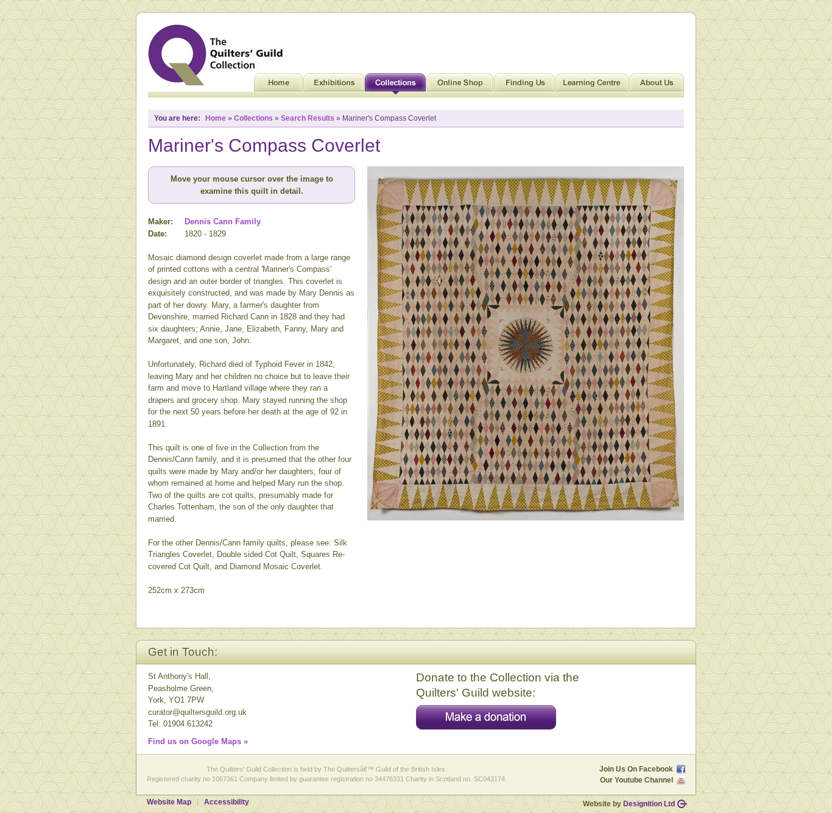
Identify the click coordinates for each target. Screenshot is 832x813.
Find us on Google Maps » (198, 741)
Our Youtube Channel (636, 780)
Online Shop (459, 85)
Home (278, 85)
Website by (629, 804)
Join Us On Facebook (636, 769)
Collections (395, 85)
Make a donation (486, 717)
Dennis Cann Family (223, 221)
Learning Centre (592, 85)
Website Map (169, 802)
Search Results (307, 118)
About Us (656, 85)
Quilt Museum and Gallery (218, 54)
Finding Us (524, 85)
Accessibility (226, 802)
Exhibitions (333, 85)
